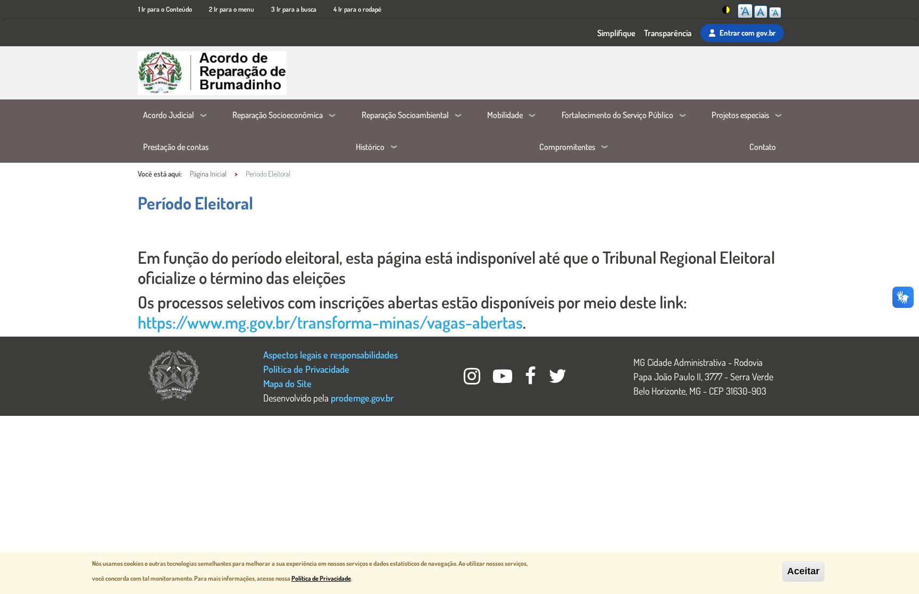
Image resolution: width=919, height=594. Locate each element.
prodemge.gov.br (362, 397)
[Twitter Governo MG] (558, 379)
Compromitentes (567, 146)
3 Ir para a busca (293, 9)
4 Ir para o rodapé (357, 9)
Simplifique (616, 33)
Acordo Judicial (168, 115)
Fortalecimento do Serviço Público (617, 115)
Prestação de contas (175, 146)
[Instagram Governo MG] (473, 379)
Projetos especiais (740, 115)
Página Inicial (208, 173)
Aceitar (803, 571)
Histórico (370, 146)
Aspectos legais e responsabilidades (330, 354)
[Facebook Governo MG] (532, 379)
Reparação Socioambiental (405, 115)
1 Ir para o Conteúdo (165, 9)
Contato (762, 146)
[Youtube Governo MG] (504, 379)
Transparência (667, 33)
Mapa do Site (287, 383)
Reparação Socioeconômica (277, 115)
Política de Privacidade (306, 369)
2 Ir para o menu (231, 9)
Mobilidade (505, 115)
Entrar (747, 32)
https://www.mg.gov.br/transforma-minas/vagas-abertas (330, 322)
